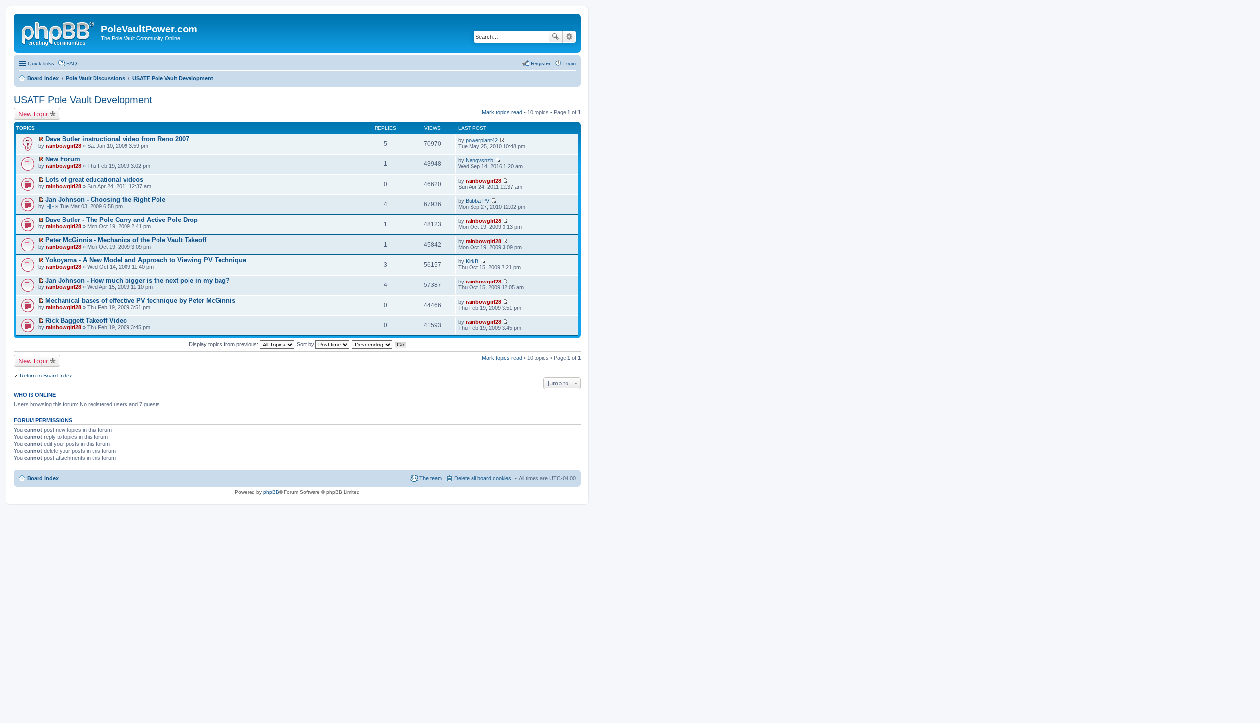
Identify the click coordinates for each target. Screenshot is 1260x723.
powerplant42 (482, 140)
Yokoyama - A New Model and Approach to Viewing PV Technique (145, 260)
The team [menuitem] (430, 478)
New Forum (62, 159)
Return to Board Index (46, 375)
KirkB (472, 261)
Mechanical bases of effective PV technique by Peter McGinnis (140, 300)
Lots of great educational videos (94, 179)
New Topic (33, 113)
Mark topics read (502, 112)
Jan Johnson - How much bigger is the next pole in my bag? (137, 280)
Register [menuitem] (541, 63)
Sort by (306, 344)
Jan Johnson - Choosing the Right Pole (105, 199)
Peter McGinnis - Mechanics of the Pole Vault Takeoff (125, 240)
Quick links (41, 63)
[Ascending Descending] (372, 344)
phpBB (271, 492)
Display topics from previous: (224, 344)
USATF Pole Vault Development (83, 99)
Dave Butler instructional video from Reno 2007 (117, 139)
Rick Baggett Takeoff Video (86, 320)
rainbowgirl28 (63, 146)
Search (555, 37)
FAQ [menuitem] (71, 63)
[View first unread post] (41, 139)
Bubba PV (477, 201)
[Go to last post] (501, 140)
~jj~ (50, 206)
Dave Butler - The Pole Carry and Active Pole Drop (121, 219)
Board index (43, 478)
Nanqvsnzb (479, 160)
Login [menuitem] (569, 63)
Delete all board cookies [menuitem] (482, 478)
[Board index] (58, 32)
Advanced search (569, 37)
